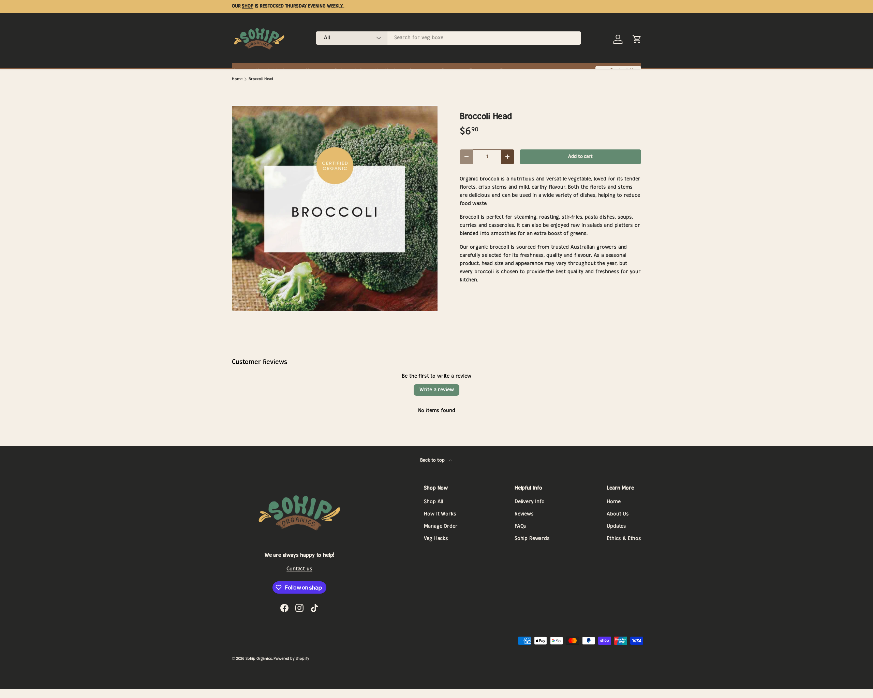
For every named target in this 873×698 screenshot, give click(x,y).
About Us (618, 514)
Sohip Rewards (532, 538)
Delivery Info (530, 501)
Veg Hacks (436, 538)
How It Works (440, 514)
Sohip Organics (259, 658)
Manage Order (440, 526)
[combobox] (448, 37)
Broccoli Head (261, 79)
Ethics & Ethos (624, 538)
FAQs (520, 526)
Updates (616, 526)
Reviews (524, 514)
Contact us (299, 568)
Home (237, 79)
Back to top (433, 460)
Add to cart (580, 156)
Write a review (436, 389)
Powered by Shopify (291, 658)
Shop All (433, 501)
